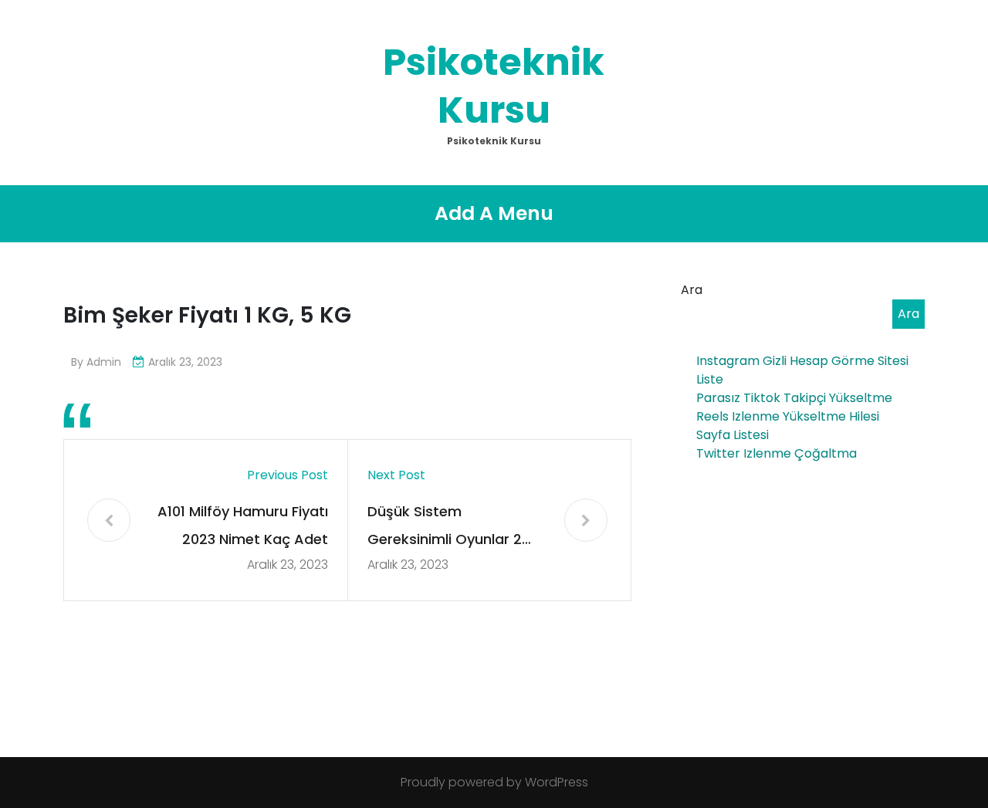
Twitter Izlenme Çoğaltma (776, 453)
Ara (691, 290)
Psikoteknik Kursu (493, 86)
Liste (709, 379)
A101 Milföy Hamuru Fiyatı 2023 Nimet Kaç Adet (242, 525)
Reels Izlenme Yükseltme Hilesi (787, 416)
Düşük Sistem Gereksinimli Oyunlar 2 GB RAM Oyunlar (444, 527)
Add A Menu (494, 213)
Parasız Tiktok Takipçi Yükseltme (794, 398)
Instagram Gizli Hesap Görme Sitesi (802, 361)
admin (103, 362)
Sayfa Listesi (732, 435)
